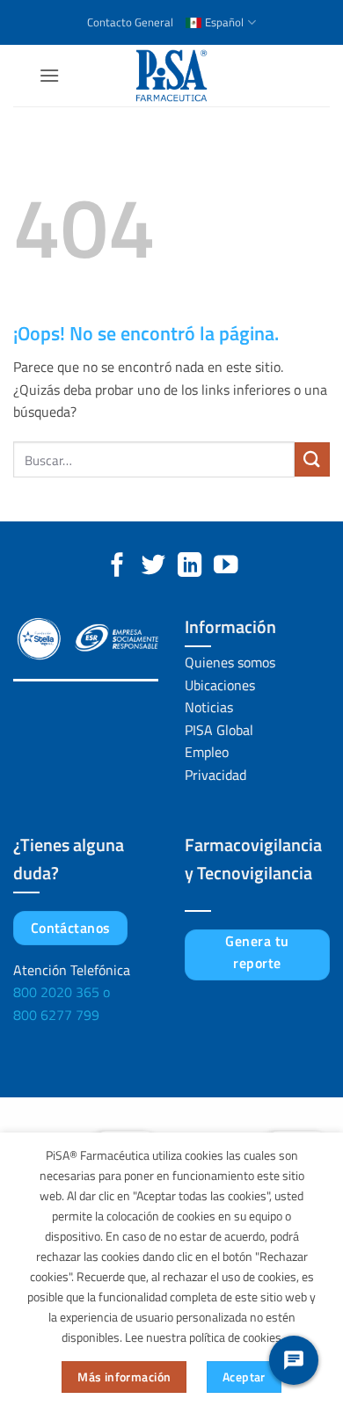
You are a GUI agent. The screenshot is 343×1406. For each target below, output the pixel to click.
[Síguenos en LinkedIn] (189, 566)
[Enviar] (312, 459)
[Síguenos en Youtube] (225, 566)
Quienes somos (230, 662)
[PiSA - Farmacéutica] (171, 75)
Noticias (209, 707)
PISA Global (219, 729)
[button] (49, 75)
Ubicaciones (220, 685)
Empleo (207, 751)
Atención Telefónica (71, 969)
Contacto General (130, 22)
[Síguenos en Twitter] (153, 566)
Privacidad (215, 774)
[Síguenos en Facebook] (117, 566)
